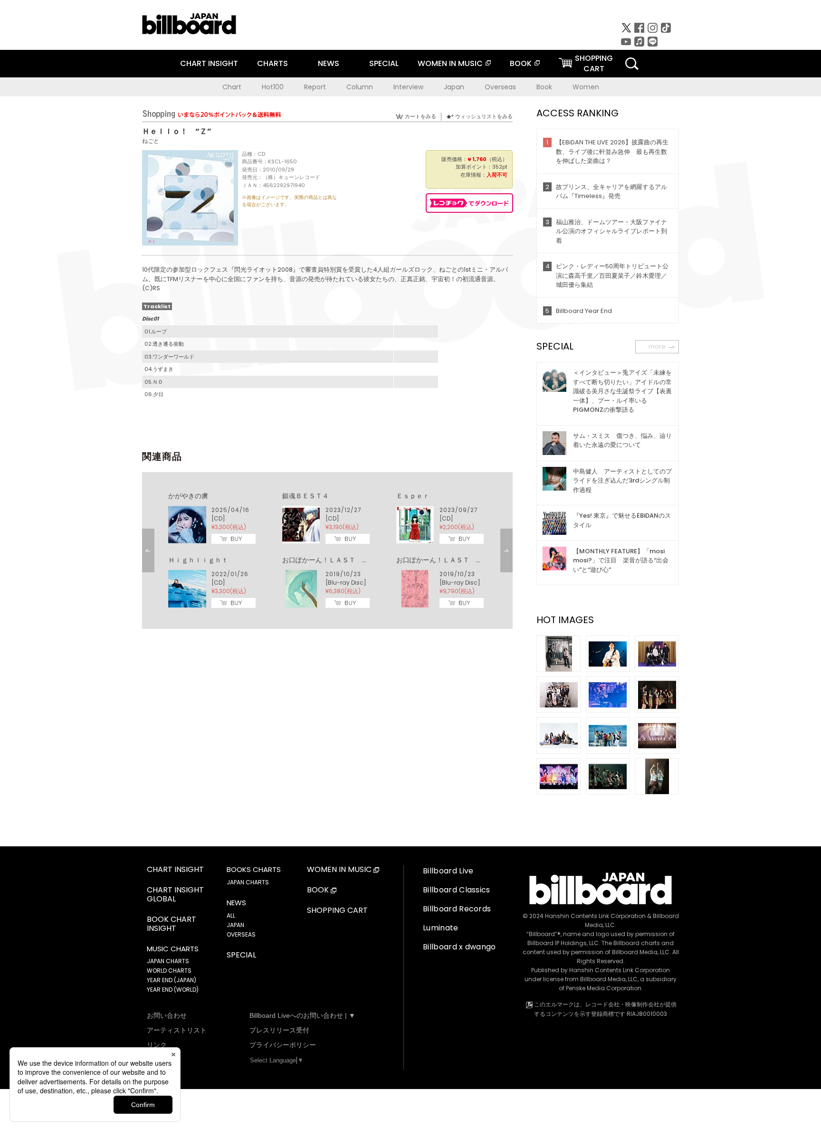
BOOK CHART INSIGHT (171, 924)
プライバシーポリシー (282, 1045)
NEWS (328, 63)
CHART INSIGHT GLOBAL (175, 895)
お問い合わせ (167, 1015)
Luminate (440, 927)
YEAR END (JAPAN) (171, 980)
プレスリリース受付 (279, 1030)
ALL (231, 915)
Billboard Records (457, 908)
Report (315, 87)
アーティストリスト (177, 1030)
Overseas (500, 87)
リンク (157, 1045)
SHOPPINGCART (594, 63)
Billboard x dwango (459, 946)
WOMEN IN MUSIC (450, 63)
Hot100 (273, 87)
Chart (231, 87)
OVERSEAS (241, 934)
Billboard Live (448, 870)
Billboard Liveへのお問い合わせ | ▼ (302, 1015)
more (657, 346)
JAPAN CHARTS (168, 961)
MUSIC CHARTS (173, 949)
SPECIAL (384, 63)
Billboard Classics (456, 889)
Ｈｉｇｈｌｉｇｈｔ (198, 560)
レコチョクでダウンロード (469, 203)
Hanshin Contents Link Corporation (595, 916)
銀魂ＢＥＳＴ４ (305, 496)
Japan (454, 87)
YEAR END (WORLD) (173, 989)
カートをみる (420, 116)
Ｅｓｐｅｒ (413, 496)
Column (359, 87)
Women (586, 87)
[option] (327, 550)
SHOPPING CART (337, 910)
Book (544, 87)
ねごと (150, 141)
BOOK (521, 63)
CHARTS (272, 63)
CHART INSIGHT (209, 63)
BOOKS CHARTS (254, 869)
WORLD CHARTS (169, 970)
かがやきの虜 (188, 496)
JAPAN (235, 925)
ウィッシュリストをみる (484, 116)
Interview (408, 87)
